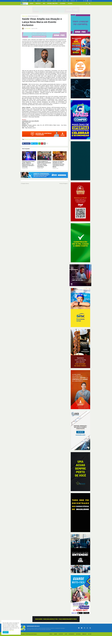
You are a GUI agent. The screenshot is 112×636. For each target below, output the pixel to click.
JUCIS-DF (54, 0)
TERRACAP (72, 0)
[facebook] (79, 628)
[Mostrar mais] (47, 143)
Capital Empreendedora (40, 139)
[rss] (90, 628)
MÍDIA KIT (84, 634)
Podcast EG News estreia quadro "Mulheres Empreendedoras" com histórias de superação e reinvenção (28, 164)
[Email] (44, 143)
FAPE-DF (30, 0)
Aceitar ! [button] (5, 632)
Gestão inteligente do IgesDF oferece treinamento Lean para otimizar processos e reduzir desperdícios (44, 164)
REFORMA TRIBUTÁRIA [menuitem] (52, 3)
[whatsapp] (89, 1)
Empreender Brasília (32, 634)
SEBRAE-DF (39, 0)
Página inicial (24, 16)
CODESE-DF (49, 0)
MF (76, 0)
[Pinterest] (42, 143)
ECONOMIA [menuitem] (62, 3)
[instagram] (85, 1)
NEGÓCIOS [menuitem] (38, 3)
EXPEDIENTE (71, 634)
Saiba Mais (11, 630)
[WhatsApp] (39, 143)
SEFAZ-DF (64, 0)
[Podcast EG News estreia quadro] (29, 155)
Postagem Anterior (25, 183)
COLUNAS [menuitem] (70, 3)
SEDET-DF (59, 0)
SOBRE (55, 634)
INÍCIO (51, 634)
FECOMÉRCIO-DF (24, 0)
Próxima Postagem (63, 183)
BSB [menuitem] (44, 3)
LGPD (66, 634)
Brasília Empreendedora (33, 16)
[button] (86, 3)
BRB (68, 0)
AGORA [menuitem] (31, 3)
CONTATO (61, 634)
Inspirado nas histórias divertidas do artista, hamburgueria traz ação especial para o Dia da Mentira (58, 164)
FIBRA (34, 0)
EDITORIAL (78, 634)
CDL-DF (43, 0)
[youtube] (87, 1)
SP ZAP (89, 634)
